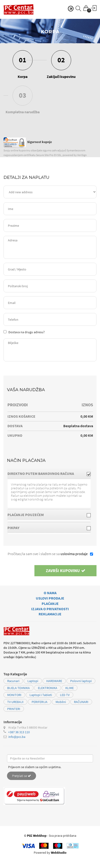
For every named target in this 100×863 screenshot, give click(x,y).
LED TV (65, 695)
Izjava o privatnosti (50, 608)
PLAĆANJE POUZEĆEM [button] (25, 515)
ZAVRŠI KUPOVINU (63, 570)
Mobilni (61, 702)
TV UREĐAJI (15, 702)
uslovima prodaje (74, 553)
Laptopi (32, 681)
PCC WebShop (37, 835)
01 (22, 59)
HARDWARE (54, 681)
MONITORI (14, 695)
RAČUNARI (81, 702)
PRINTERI (13, 709)
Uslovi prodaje (50, 598)
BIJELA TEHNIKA (18, 688)
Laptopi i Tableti (41, 695)
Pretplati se (20, 776)
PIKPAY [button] (13, 528)
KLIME (69, 688)
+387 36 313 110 (19, 732)
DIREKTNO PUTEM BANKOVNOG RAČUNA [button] (40, 473)
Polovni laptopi (81, 681)
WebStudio (59, 852)
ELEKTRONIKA (47, 688)
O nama (50, 592)
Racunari (13, 681)
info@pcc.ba (16, 737)
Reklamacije (50, 614)
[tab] (49, 473)
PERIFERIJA (39, 702)
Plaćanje (50, 603)
